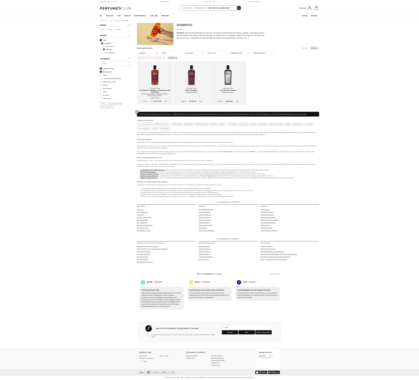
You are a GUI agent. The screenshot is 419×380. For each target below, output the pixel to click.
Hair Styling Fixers (142, 220)
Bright (288, 124)
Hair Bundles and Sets (143, 230)
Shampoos (117, 20)
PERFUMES (165, 16)
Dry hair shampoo (142, 257)
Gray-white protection (145, 124)
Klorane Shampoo (204, 246)
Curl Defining (232, 124)
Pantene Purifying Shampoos (149, 176)
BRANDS (314, 16)
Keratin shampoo (204, 223)
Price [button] (164, 53)
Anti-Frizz (214, 124)
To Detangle (308, 124)
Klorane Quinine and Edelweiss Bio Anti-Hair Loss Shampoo (279, 254)
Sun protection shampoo (206, 230)
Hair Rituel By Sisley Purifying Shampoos (152, 170)
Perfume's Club (104, 20)
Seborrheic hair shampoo (145, 262)
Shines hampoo (265, 225)
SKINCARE (110, 16)
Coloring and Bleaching (144, 217)
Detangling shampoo (267, 212)
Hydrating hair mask (115, 104)
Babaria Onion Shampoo (268, 249)
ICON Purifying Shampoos (148, 172)
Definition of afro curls (162, 124)
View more (273, 274)
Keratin (253, 124)
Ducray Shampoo (204, 259)
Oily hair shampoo (142, 259)
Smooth (154, 128)
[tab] (148, 53)
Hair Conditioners (142, 212)
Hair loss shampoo (204, 212)
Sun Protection (243, 124)
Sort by (313, 48)
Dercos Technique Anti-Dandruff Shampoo (274, 259)
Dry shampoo (203, 228)
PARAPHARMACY (140, 16)
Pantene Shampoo (204, 249)
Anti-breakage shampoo (268, 223)
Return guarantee (254, 1)
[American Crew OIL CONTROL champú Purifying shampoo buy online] (228, 97)
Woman (118, 30)
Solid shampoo (165, 128)
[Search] (239, 8)
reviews (209, 273)
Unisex (109, 30)
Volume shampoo (204, 217)
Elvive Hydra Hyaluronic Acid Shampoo (272, 252)
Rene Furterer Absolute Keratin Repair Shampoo (275, 257)
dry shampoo (297, 124)
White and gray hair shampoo (270, 220)
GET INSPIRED (187, 8)
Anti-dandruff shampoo (206, 210)
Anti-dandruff (188, 124)
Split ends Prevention (276, 124)
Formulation (236, 53)
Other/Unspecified (263, 332)
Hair (111, 20)
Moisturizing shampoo (206, 225)
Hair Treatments (142, 223)
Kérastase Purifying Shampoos (149, 174)
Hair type (212, 53)
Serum (103, 104)
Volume (222, 124)
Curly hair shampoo (205, 220)
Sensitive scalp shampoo (268, 217)
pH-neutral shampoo (143, 254)
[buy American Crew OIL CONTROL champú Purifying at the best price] (228, 77)
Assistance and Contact (108, 1)
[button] (148, 361)
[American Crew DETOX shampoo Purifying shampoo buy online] (191, 97)
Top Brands (105, 59)
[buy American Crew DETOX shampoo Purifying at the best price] (191, 77)
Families (103, 35)
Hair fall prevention (202, 124)
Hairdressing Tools (143, 228)
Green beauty (259, 53)
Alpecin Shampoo (204, 254)
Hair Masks (140, 215)
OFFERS (305, 16)
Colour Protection (143, 128)
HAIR (119, 16)
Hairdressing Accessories (145, 225)
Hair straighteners (106, 107)
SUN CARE (154, 16)
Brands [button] (148, 53)
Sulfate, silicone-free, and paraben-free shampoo (152, 249)
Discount (189, 53)
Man (102, 30)
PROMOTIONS (201, 8)
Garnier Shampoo (204, 252)
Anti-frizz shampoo (205, 215)
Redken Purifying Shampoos (149, 178)
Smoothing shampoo (267, 215)
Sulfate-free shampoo (144, 252)
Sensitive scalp (176, 124)
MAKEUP (127, 16)
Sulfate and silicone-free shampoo (147, 246)
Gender (103, 25)
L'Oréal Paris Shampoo (206, 257)
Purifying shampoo (266, 228)
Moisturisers (263, 124)
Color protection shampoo (269, 230)
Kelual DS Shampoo (267, 246)
